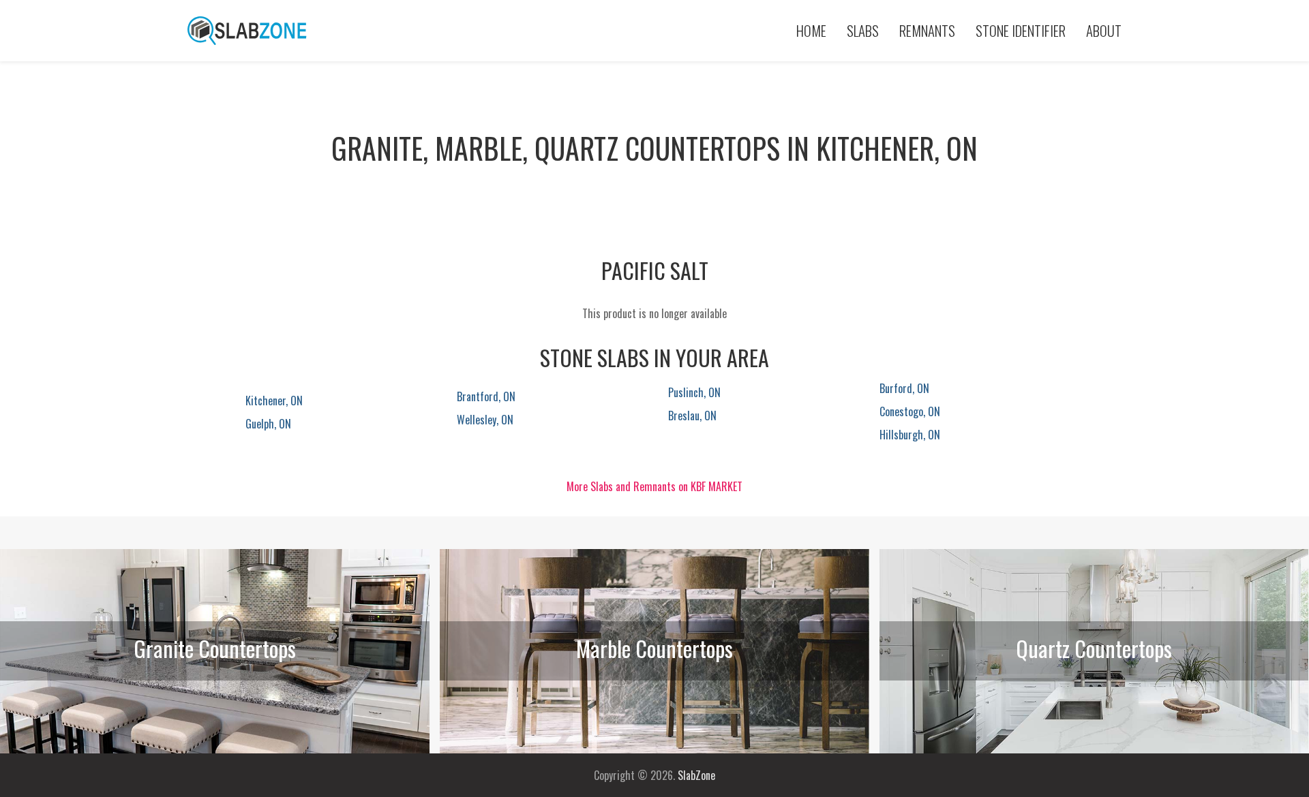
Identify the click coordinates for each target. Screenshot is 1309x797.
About (1104, 30)
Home (811, 30)
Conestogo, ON (909, 411)
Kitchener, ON (274, 400)
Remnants (927, 30)
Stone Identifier (1021, 30)
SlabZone (696, 775)
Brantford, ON (486, 396)
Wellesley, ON (485, 419)
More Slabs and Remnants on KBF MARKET (654, 486)
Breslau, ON (692, 415)
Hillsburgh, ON (909, 434)
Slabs (863, 30)
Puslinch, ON (694, 392)
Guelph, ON (268, 424)
